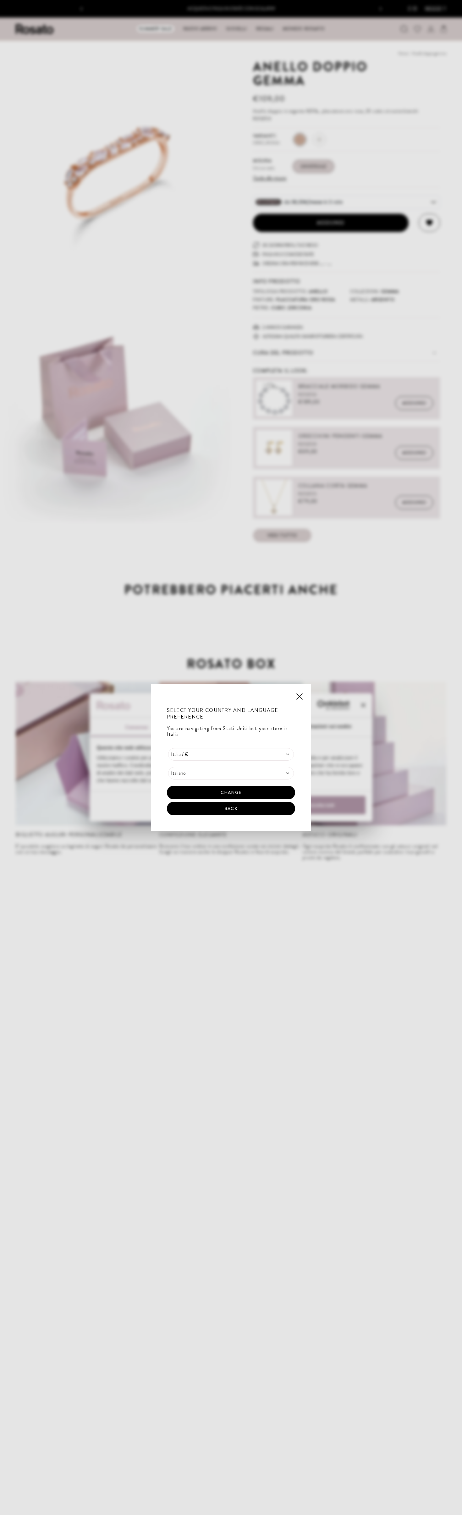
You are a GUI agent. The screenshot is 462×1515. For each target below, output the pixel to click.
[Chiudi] (299, 696)
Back (230, 808)
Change (231, 792)
